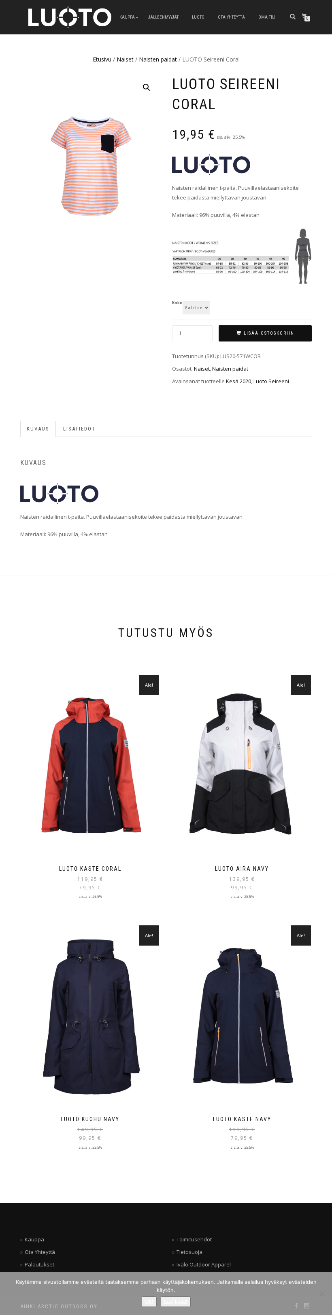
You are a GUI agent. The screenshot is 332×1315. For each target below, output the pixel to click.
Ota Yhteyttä (231, 17)
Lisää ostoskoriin (269, 333)
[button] (146, 87)
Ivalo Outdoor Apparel (204, 1264)
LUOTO (198, 17)
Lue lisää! (175, 1301)
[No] (322, 1294)
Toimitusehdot (194, 1239)
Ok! (149, 1301)
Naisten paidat (158, 59)
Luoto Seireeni (271, 381)
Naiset (125, 59)
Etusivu (102, 59)
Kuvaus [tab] (38, 429)
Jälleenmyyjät (163, 17)
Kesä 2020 (238, 381)
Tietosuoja (189, 1252)
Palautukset (39, 1264)
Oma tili (266, 17)
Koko (177, 303)
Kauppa (127, 17)
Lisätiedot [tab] (79, 429)
